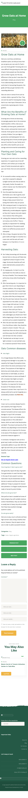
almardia (5, 50)
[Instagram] (6, 729)
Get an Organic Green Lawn (9, 459)
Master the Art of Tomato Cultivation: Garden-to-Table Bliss (13, 665)
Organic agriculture (14, 535)
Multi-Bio (20, 394)
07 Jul (22, 43)
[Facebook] (2, 729)
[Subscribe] (22, 723)
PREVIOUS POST (14, 543)
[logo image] (10, 2)
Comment (4, 577)
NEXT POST (14, 555)
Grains (7, 535)
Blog (14, 20)
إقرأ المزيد (6, 674)
